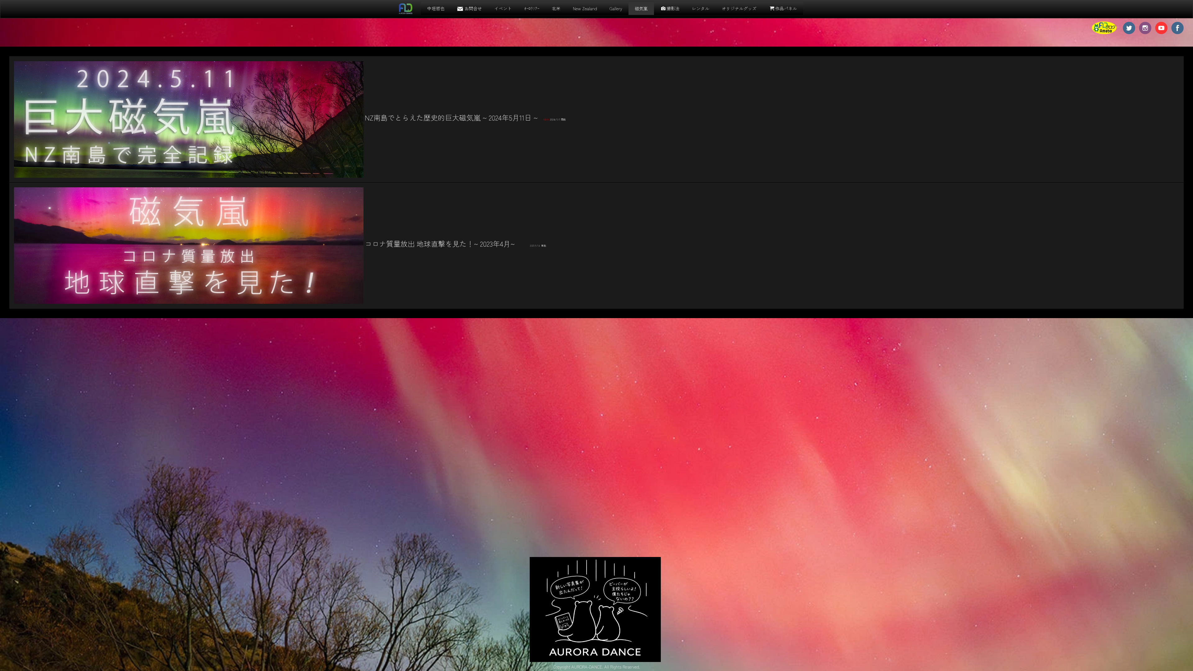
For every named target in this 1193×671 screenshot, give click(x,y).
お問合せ (473, 8)
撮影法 (672, 8)
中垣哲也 (436, 8)
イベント (503, 8)
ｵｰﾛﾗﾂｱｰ (531, 8)
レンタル (700, 8)
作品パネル (786, 8)
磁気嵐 (641, 8)
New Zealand (585, 8)
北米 (556, 8)
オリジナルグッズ (739, 8)
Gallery (616, 8)
